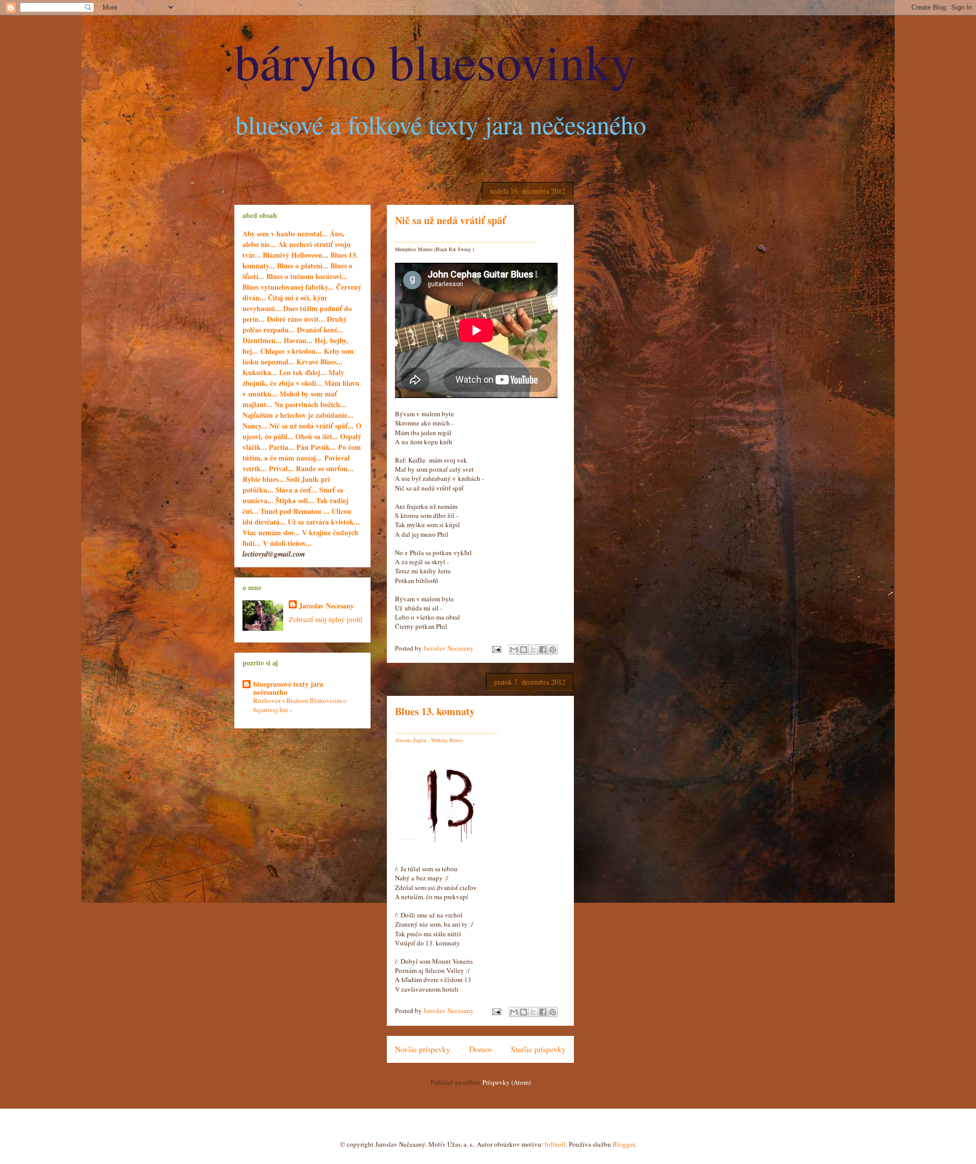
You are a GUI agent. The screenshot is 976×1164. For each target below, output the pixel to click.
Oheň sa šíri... (316, 436)
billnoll (555, 1144)
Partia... (282, 447)
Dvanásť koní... (320, 329)
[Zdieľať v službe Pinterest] (552, 650)
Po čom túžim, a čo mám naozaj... (301, 452)
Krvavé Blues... (319, 361)
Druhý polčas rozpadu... (294, 324)
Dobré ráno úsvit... (297, 319)
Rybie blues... (263, 479)
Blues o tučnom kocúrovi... (307, 276)
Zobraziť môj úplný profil (325, 619)
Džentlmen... (262, 340)
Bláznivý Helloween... (295, 255)
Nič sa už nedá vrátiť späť (450, 220)
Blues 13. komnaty (435, 711)
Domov (481, 1049)
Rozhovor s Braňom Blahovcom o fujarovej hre (300, 705)
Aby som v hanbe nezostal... (285, 233)
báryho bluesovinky (435, 60)
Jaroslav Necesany (326, 605)
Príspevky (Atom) (506, 1082)
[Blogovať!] (523, 650)
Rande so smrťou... (325, 468)
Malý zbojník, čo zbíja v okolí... (293, 377)
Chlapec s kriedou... (291, 351)
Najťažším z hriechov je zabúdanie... (297, 415)
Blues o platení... (302, 265)
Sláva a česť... (296, 489)
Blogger (623, 1144)
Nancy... (255, 425)
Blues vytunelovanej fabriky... (288, 287)
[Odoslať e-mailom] (514, 650)
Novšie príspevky (422, 1049)
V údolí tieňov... (287, 543)
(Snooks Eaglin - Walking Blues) (429, 740)
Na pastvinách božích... (310, 404)
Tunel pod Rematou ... (294, 511)
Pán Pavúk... (317, 447)
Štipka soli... (295, 500)
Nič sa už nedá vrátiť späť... (311, 425)
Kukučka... (259, 372)
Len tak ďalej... (302, 372)
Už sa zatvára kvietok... (324, 521)
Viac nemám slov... (271, 532)
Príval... (281, 468)
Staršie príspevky (538, 1049)
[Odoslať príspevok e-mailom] (496, 648)
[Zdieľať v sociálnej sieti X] (533, 650)
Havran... (298, 340)
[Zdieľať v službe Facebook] (543, 650)
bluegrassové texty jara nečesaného (288, 688)
